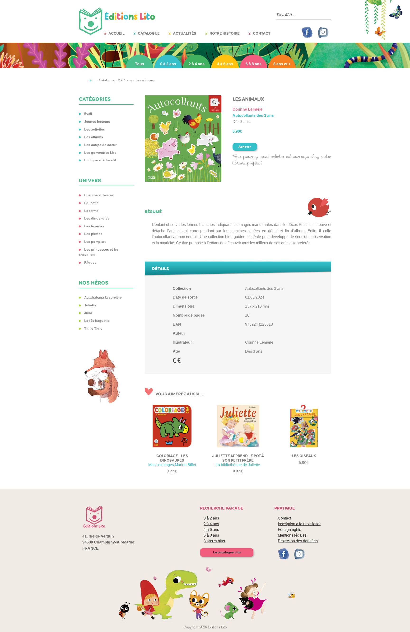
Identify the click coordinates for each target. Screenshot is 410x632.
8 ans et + (281, 64)
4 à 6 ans (225, 64)
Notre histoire (225, 33)
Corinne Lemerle (247, 109)
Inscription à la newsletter (299, 524)
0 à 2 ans (168, 64)
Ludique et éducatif (100, 160)
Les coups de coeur (100, 145)
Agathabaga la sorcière (103, 297)
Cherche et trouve (98, 195)
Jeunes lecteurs (97, 121)
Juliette (90, 305)
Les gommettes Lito (100, 152)
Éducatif (91, 203)
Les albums (93, 137)
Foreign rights (289, 530)
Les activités (94, 129)
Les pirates (93, 234)
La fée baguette (97, 321)
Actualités (184, 33)
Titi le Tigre (93, 328)
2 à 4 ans (197, 64)
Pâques (90, 262)
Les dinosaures (96, 218)
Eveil (88, 114)
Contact (261, 33)
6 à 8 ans (253, 64)
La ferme (91, 211)
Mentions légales (292, 535)
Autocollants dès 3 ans (253, 115)
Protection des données (298, 541)
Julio (88, 313)
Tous (139, 64)
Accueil (116, 33)
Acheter (244, 147)
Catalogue (149, 33)
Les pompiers (95, 241)
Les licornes (94, 226)
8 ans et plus (214, 541)
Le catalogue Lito (227, 552)
